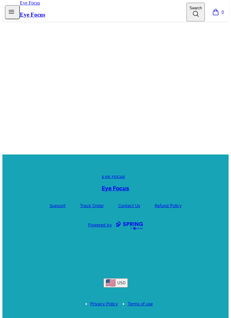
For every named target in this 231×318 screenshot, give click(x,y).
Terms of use (140, 303)
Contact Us (129, 205)
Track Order (92, 205)
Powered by (100, 224)
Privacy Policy (104, 303)
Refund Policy (168, 205)
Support (58, 205)
